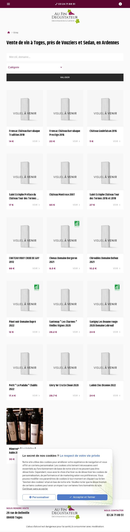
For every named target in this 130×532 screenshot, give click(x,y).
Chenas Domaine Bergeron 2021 (63, 260)
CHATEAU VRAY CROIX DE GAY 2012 (24, 260)
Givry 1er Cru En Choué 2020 (64, 385)
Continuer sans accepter (35, 488)
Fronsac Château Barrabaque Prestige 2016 (64, 133)
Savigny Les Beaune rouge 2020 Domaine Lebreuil (103, 324)
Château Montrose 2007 (62, 195)
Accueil (8, 32)
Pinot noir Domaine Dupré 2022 (22, 324)
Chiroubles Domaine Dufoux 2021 (104, 260)
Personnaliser (40, 497)
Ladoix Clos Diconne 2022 (103, 385)
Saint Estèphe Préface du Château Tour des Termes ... (24, 197)
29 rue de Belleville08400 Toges (17, 515)
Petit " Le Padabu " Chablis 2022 (23, 387)
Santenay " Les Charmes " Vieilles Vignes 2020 (63, 324)
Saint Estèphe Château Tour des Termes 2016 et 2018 (104, 197)
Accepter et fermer (83, 497)
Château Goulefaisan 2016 (103, 131)
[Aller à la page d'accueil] (65, 17)
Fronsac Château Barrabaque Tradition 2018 (24, 133)
